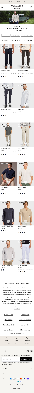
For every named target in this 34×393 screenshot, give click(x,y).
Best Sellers (15, 35)
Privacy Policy (16, 362)
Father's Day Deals (27, 35)
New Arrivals (6, 35)
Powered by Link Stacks (17, 333)
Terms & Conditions (21, 384)
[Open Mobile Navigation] (3, 7)
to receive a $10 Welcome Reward (17, 1)
